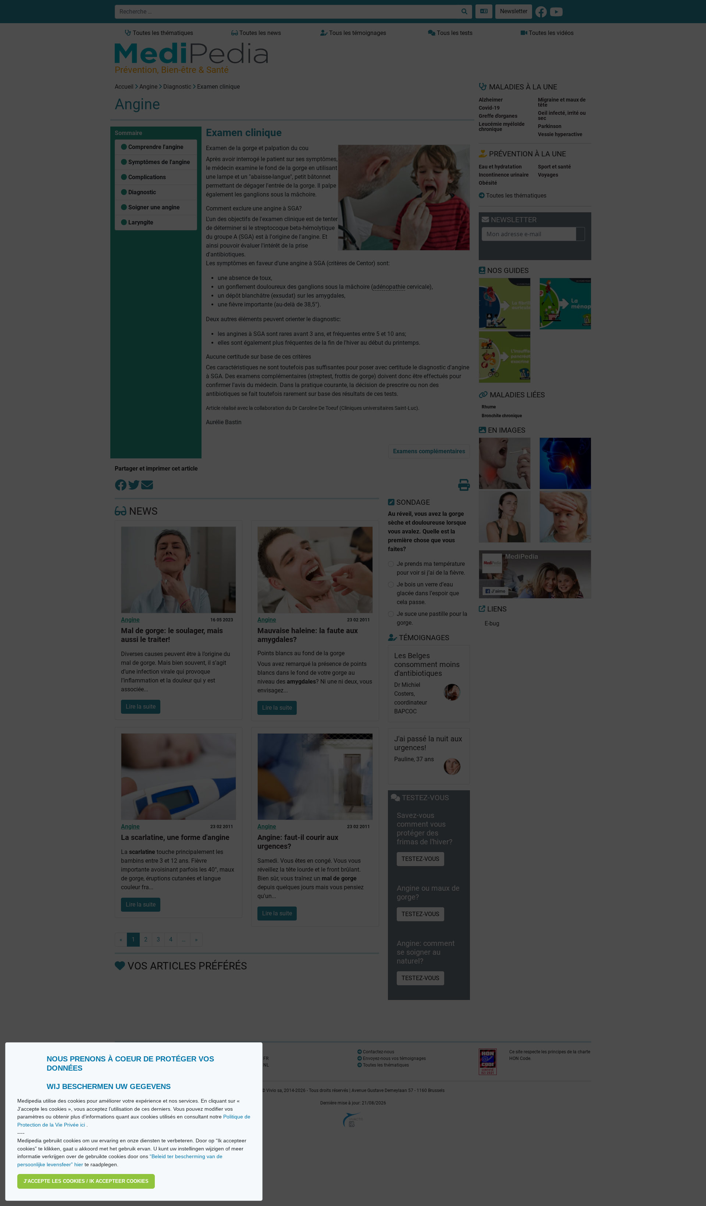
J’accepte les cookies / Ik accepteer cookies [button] (86, 1181)
